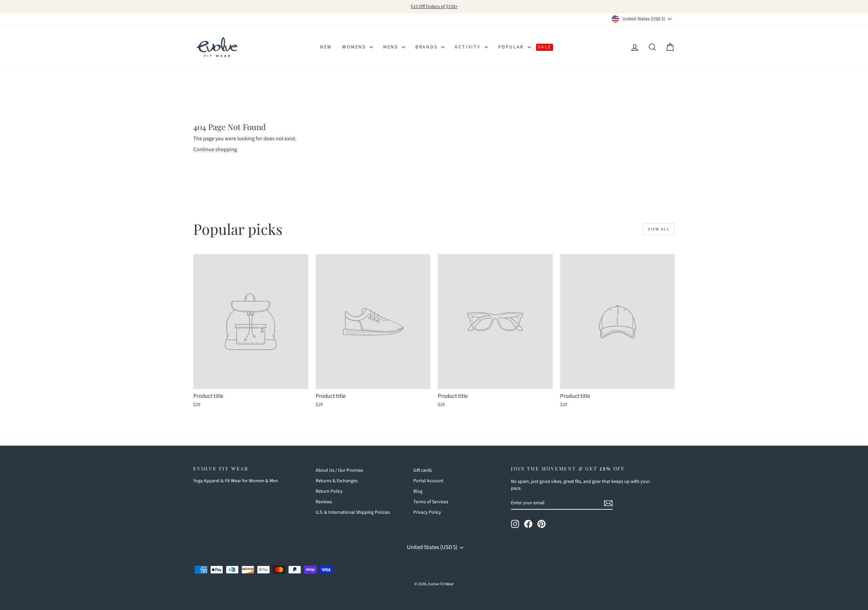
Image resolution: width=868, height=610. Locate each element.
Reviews (324, 502)
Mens (391, 47)
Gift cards (422, 470)
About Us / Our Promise (339, 470)
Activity (468, 47)
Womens (355, 47)
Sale (544, 47)
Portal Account (428, 480)
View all (659, 229)
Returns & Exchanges (337, 480)
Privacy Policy (427, 512)
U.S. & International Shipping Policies (353, 512)
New (326, 47)
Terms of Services (430, 502)
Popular (512, 47)
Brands (427, 47)
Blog (417, 491)
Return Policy (329, 491)
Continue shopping (215, 149)
